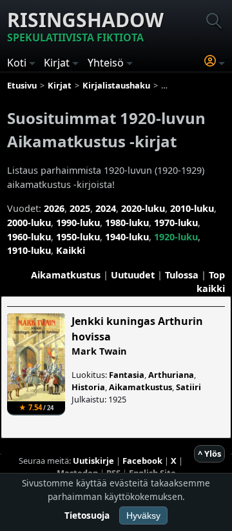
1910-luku (29, 250)
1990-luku (78, 222)
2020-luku (143, 208)
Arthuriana (171, 374)
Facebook (142, 460)
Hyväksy (143, 515)
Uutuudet (133, 275)
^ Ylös (209, 453)
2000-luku (29, 222)
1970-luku (176, 222)
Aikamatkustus (66, 275)
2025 (80, 208)
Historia (88, 387)
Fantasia (126, 374)
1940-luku (127, 237)
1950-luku (78, 237)
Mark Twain (99, 351)
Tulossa (181, 275)
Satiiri (188, 387)
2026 (54, 208)
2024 (105, 208)
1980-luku (127, 222)
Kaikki (70, 250)
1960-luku (29, 237)
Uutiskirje (93, 460)
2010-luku (192, 208)
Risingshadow (85, 25)
